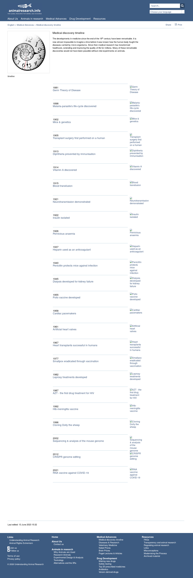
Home (55, 537)
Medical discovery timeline (111, 539)
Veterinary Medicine (108, 545)
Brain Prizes (104, 550)
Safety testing (105, 563)
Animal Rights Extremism (21, 543)
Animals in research (32, 18)
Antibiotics (103, 569)
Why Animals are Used (64, 552)
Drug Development (80, 18)
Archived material (152, 556)
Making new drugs (107, 561)
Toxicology (59, 560)
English (11, 24)
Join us (13, 547)
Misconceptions (151, 550)
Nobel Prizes (105, 548)
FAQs (146, 539)
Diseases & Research (109, 542)
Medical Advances (56, 18)
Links (146, 548)
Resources (99, 18)
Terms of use (13, 555)
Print (180, 24)
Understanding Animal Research (24, 540)
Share (168, 24)
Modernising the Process (155, 553)
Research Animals (62, 554)
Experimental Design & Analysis (68, 557)
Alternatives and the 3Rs (65, 563)
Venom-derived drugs (109, 572)
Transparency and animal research (160, 542)
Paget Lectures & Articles (110, 553)
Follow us (14, 550)
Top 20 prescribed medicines (112, 566)
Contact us (59, 544)
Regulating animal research (156, 545)
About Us (12, 18)
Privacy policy (13, 558)
